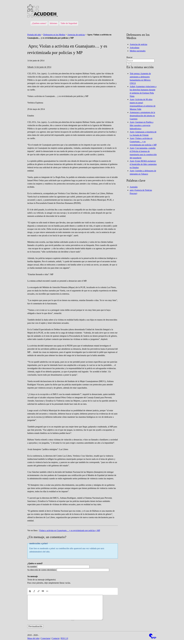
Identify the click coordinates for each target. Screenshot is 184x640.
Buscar (129, 57)
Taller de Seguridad (68, 23)
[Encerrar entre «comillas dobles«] (47, 591)
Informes (53, 23)
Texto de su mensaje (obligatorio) (41, 579)
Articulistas (134, 47)
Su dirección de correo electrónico (41, 570)
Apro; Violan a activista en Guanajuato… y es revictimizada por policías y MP (143, 141)
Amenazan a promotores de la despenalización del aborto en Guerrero (142, 115)
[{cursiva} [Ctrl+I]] (34, 591)
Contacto (55, 638)
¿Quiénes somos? (39, 23)
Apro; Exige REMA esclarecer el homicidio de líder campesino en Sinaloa (143, 164)
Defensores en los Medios (54, 34)
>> (129, 64)
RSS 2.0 (64, 638)
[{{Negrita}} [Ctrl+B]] (29, 591)
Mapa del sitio (33, 638)
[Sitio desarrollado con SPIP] (153, 637)
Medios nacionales (137, 51)
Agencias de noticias (76, 34)
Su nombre (32, 566)
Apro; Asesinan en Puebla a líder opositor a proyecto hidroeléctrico (141, 125)
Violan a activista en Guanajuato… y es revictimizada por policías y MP (69, 530)
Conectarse (45, 638)
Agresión (134, 187)
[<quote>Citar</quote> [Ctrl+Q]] (43, 591)
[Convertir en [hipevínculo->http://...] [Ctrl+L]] (38, 591)
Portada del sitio (34, 34)
